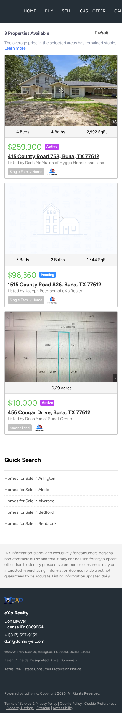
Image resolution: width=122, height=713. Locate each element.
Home (30, 11)
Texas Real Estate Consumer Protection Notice (42, 669)
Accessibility (63, 708)
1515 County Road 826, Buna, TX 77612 (54, 284)
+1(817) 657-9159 (20, 635)
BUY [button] (49, 11)
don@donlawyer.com (24, 641)
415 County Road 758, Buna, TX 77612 (53, 156)
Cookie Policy (71, 703)
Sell (66, 11)
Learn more (15, 48)
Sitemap (43, 708)
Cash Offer (92, 11)
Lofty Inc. (31, 693)
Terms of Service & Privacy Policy (30, 703)
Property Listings (20, 708)
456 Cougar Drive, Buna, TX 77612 (49, 412)
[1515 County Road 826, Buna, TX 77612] (61, 218)
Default (101, 33)
